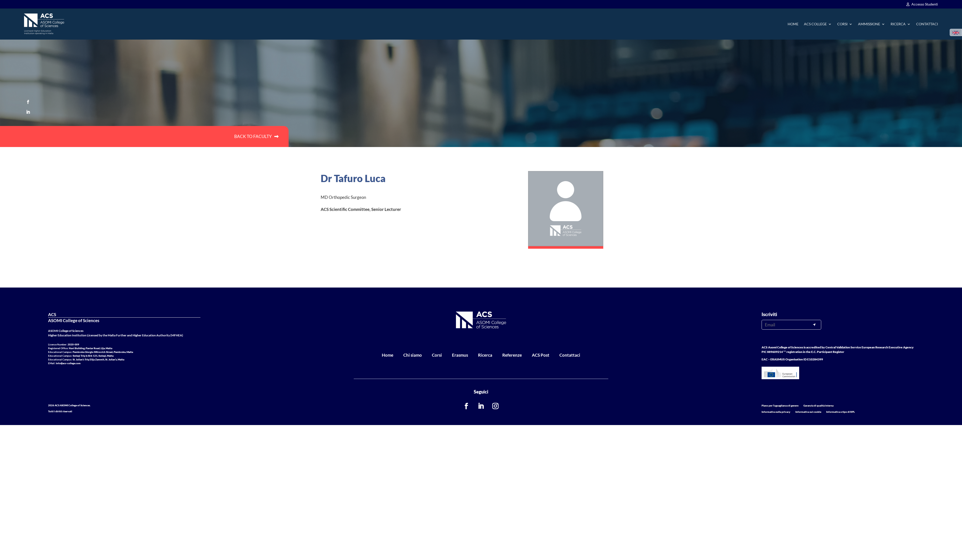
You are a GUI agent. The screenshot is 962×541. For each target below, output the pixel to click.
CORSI (842, 24)
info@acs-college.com (68, 363)
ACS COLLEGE (815, 24)
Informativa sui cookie (808, 411)
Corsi (437, 355)
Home (387, 355)
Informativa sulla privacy (776, 411)
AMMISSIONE (869, 24)
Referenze (512, 355)
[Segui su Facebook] (28, 102)
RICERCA (898, 24)
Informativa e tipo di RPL (840, 411)
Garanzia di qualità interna (818, 405)
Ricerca (485, 355)
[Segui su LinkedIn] (28, 112)
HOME (793, 24)
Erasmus (460, 355)
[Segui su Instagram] (495, 406)
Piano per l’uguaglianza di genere (780, 405)
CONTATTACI (927, 24)
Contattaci (569, 355)
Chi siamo (412, 355)
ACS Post (540, 355)
